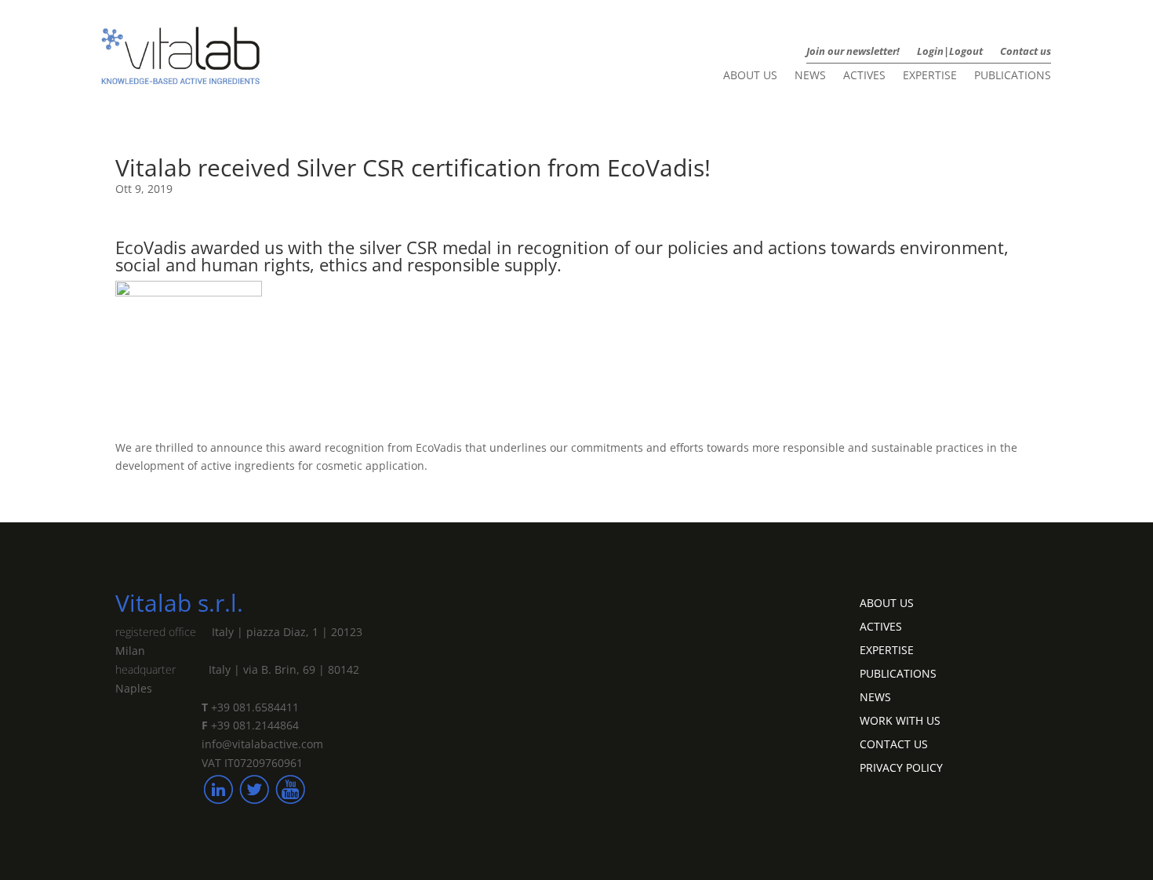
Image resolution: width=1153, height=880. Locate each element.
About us (750, 76)
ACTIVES (881, 625)
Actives (864, 76)
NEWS (875, 696)
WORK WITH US (900, 719)
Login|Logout (950, 51)
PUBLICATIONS (898, 672)
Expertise (930, 76)
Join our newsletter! (853, 51)
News (810, 76)
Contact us (1025, 51)
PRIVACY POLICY (901, 766)
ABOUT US (887, 602)
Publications (1012, 76)
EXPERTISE (887, 649)
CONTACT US (894, 743)
